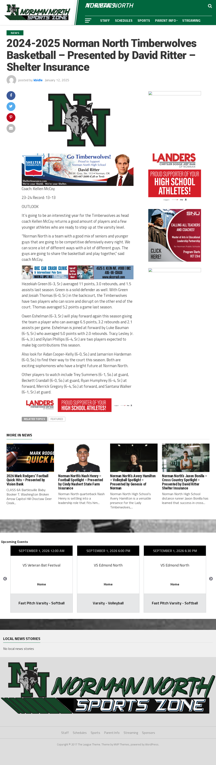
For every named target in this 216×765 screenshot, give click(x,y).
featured (57, 419)
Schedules (123, 20)
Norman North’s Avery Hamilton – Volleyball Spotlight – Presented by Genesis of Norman (133, 482)
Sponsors (108, 29)
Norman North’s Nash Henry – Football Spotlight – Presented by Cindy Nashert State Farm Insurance (80, 482)
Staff (105, 20)
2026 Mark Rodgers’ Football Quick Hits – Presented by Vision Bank (27, 480)
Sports (144, 20)
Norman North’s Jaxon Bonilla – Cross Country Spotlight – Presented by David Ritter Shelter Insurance (184, 482)
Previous (5, 579)
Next (211, 579)
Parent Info (165, 20)
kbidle (38, 80)
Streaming (191, 20)
